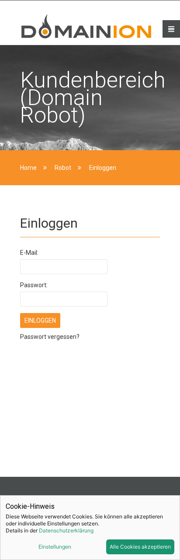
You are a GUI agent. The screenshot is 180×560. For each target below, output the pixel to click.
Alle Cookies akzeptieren (140, 546)
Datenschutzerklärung (66, 530)
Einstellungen (54, 546)
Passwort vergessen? (50, 336)
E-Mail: (29, 252)
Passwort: (34, 285)
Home (28, 167)
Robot (63, 167)
